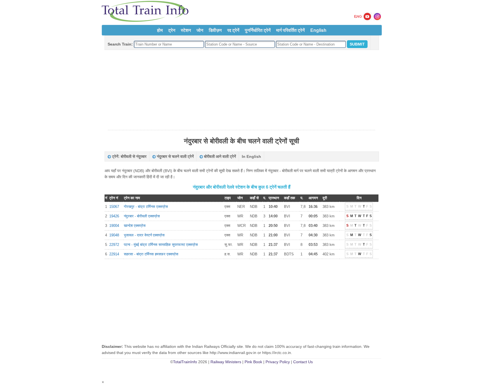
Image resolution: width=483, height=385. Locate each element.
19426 (114, 216)
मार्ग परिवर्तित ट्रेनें (290, 30)
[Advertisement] (241, 90)
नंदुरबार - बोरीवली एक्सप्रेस (142, 216)
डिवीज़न (215, 30)
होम (160, 30)
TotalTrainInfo (185, 362)
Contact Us (303, 362)
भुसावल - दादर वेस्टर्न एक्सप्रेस (144, 235)
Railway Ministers (225, 362)
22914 (114, 254)
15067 (114, 207)
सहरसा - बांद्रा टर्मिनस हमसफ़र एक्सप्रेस (151, 254)
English (318, 30)
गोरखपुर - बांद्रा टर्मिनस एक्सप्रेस (146, 207)
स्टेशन (186, 30)
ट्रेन (171, 30)
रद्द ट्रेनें (233, 30)
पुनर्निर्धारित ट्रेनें (258, 30)
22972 (114, 245)
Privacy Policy (278, 362)
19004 (114, 226)
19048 (114, 235)
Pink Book (253, 362)
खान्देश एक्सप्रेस (135, 226)
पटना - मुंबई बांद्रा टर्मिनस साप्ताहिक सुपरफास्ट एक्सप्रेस (161, 245)
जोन (199, 30)
